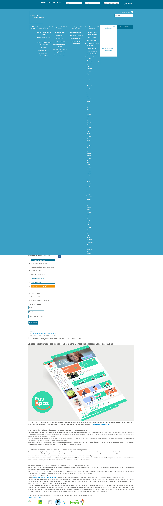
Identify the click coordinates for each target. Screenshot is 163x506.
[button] (159, 502)
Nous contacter (125, 12)
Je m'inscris (128, 4)
